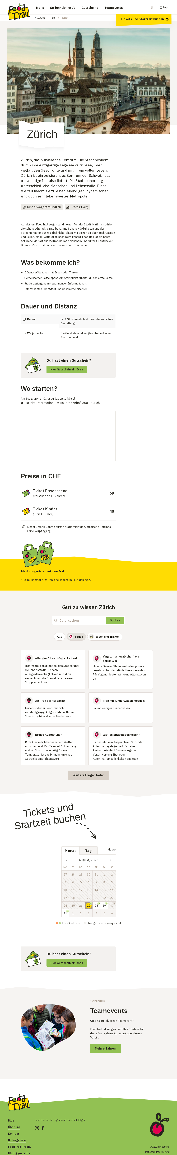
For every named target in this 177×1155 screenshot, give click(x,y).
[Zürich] (88, 81)
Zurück (41, 17)
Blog (11, 1120)
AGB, (153, 1146)
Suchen (115, 620)
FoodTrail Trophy (19, 1146)
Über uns (14, 1127)
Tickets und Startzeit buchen (142, 19)
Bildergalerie (17, 1140)
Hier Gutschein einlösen (66, 369)
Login (166, 7)
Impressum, (163, 1146)
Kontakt (13, 1133)
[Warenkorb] (154, 7)
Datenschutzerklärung (157, 1151)
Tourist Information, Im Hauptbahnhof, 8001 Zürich (62, 403)
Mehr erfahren (106, 1048)
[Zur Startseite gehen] (19, 11)
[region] (88, 84)
